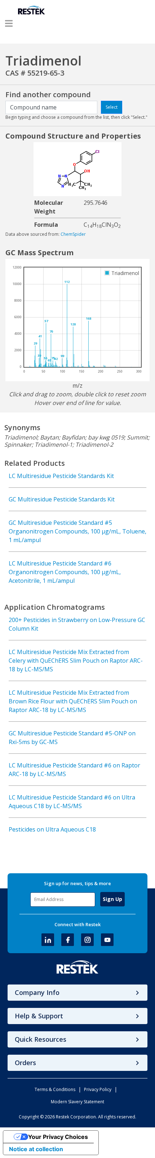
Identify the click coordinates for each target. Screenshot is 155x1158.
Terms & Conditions (55, 1089)
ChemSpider (73, 234)
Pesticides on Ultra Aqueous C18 (52, 829)
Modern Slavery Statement (77, 1102)
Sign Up (112, 899)
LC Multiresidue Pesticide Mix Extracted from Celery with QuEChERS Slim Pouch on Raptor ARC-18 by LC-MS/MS (76, 660)
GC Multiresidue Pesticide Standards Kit (62, 499)
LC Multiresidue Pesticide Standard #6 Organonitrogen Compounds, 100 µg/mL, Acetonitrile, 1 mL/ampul (65, 572)
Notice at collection (36, 1149)
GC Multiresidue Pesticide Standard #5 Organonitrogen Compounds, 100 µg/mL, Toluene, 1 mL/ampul (77, 531)
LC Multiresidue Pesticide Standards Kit (61, 476)
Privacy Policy (97, 1089)
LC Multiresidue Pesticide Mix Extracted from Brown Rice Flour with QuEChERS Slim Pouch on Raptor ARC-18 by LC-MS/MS (73, 701)
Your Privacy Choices (58, 1136)
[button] (9, 23)
